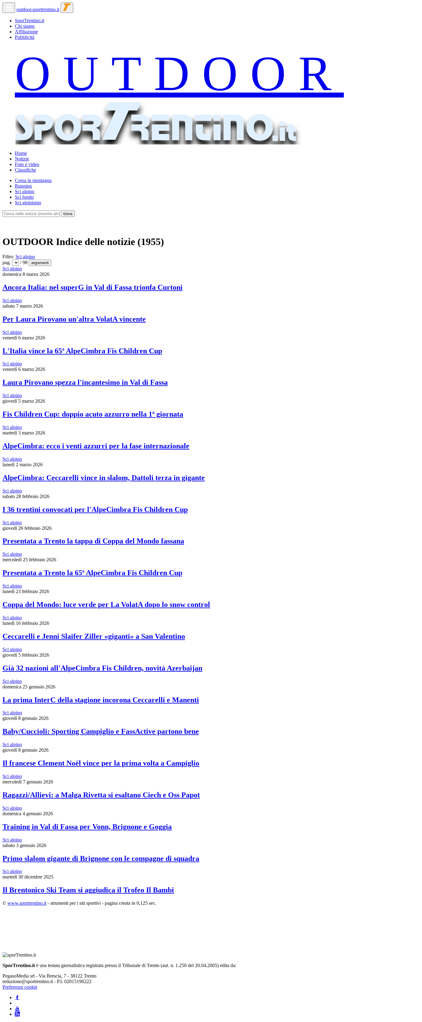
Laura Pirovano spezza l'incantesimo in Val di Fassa (85, 382)
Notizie (22, 158)
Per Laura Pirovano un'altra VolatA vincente (74, 319)
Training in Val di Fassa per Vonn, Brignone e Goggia (87, 827)
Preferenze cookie (19, 987)
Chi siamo (25, 26)
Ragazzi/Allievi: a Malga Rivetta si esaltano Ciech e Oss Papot (101, 795)
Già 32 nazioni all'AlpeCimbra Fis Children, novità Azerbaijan (102, 668)
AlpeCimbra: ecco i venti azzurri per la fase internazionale (95, 446)
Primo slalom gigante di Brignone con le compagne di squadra (100, 858)
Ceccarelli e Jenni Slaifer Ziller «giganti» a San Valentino (93, 636)
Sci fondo (24, 197)
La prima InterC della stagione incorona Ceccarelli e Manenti (100, 700)
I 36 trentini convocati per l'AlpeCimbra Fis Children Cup (95, 509)
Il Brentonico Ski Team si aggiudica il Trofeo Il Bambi (88, 890)
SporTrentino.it (29, 20)
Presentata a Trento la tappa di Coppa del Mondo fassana (93, 541)
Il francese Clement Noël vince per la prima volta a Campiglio (100, 763)
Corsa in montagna (33, 180)
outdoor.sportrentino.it (37, 9)
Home (21, 153)
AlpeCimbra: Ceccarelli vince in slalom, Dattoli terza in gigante (103, 478)
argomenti (40, 262)
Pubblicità (24, 37)
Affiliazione (26, 31)
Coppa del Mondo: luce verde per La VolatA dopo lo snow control (106, 604)
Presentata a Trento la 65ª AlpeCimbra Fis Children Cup (92, 573)
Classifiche (25, 169)
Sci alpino (24, 191)
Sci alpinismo (28, 202)
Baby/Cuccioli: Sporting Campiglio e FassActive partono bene (100, 731)
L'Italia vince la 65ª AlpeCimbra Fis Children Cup (82, 351)
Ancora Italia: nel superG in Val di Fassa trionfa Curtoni (92, 287)
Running (23, 186)
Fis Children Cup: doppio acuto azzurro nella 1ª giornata (92, 414)
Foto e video (27, 164)
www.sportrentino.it (26, 903)
